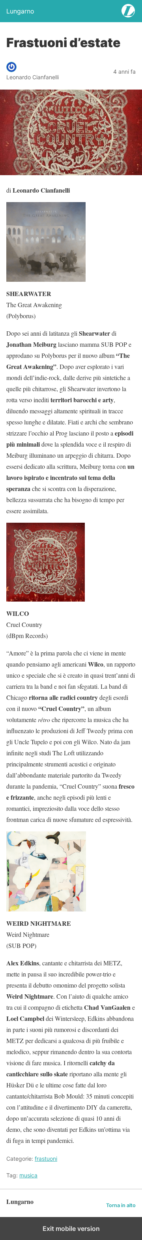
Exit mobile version (71, 1228)
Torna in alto (121, 1205)
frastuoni (46, 1158)
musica (28, 1175)
